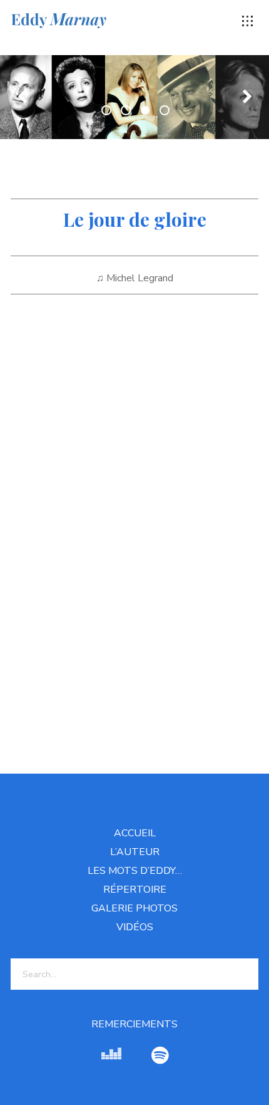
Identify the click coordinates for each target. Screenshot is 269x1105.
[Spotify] (159, 1055)
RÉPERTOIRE (134, 889)
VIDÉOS (134, 927)
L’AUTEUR (135, 852)
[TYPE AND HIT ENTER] (244, 974)
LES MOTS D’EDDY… (135, 871)
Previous (22, 97)
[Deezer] (111, 1055)
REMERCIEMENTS (134, 1024)
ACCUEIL (135, 833)
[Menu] (247, 21)
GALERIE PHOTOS (134, 908)
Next (247, 97)
